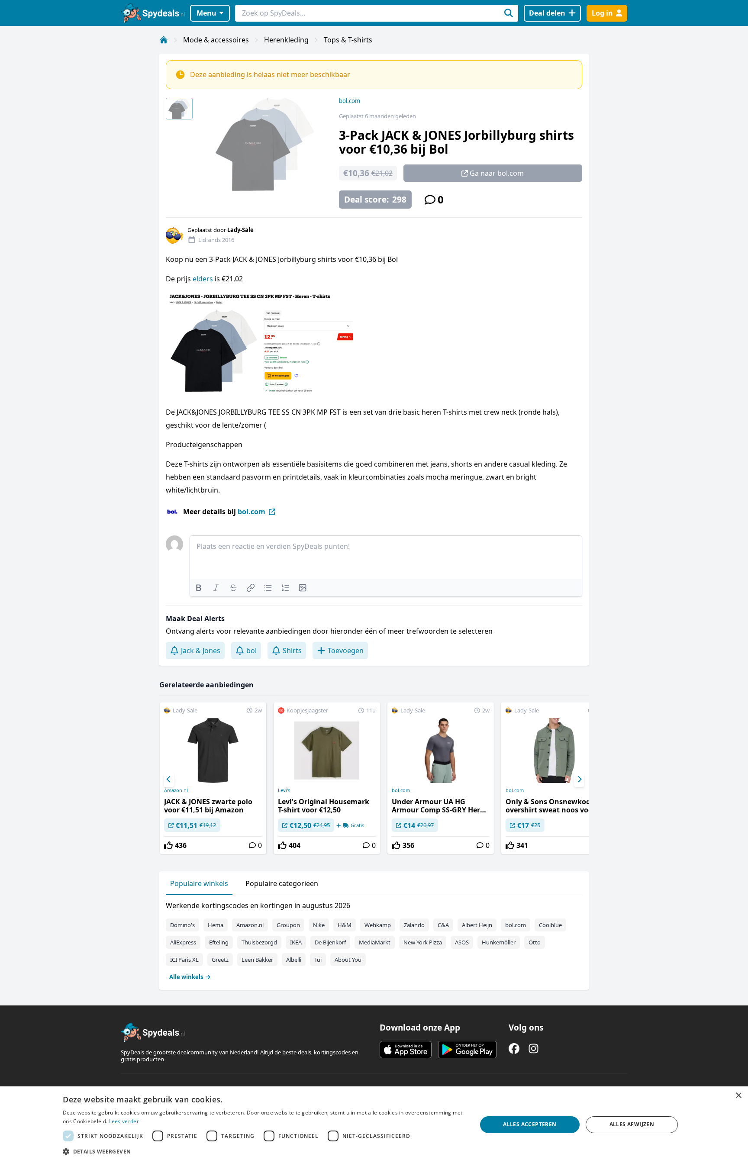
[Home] (163, 39)
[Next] (579, 779)
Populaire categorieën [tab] (281, 883)
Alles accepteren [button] (529, 1124)
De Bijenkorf (330, 942)
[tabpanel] (374, 939)
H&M (344, 925)
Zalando (414, 925)
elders (203, 279)
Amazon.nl (176, 790)
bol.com (349, 101)
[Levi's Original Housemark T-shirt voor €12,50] (327, 778)
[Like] (168, 845)
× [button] (738, 1095)
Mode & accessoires (216, 40)
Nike (319, 925)
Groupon (288, 925)
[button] (263, 1151)
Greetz (220, 959)
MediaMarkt (374, 942)
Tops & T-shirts (348, 40)
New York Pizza (422, 942)
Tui (318, 959)
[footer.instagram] (533, 1048)
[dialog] (374, 1124)
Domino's (182, 925)
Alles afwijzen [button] (631, 1124)
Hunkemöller (499, 942)
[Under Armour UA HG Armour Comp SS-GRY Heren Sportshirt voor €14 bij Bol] (440, 778)
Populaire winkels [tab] (199, 883)
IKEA (296, 942)
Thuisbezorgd (259, 942)
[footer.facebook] (514, 1048)
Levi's (284, 790)
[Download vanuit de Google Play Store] (467, 1049)
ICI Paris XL (184, 959)
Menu (206, 13)
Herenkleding (286, 40)
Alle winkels (186, 977)
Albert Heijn (477, 925)
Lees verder (124, 1121)
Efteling (219, 942)
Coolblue (550, 925)
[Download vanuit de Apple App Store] (406, 1049)
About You (348, 959)
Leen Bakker (257, 959)
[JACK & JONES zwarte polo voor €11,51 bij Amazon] (213, 778)
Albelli (293, 959)
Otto (535, 942)
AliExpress (183, 942)
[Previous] (169, 779)
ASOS (462, 942)
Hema (215, 925)
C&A (443, 925)
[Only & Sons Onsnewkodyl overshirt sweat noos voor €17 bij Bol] (554, 778)
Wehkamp (377, 925)
